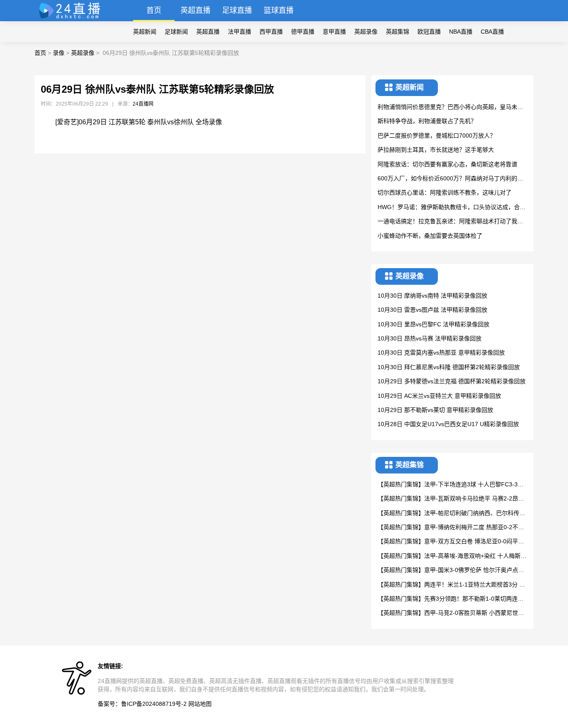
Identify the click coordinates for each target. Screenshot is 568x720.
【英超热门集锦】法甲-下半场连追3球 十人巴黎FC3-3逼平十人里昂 (451, 485)
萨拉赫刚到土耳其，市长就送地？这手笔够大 (436, 149)
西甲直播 (271, 31)
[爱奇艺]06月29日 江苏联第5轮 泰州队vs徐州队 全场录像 (138, 122)
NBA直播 (460, 31)
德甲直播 (302, 31)
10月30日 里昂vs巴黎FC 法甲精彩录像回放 (433, 324)
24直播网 (143, 104)
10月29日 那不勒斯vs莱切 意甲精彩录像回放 (435, 410)
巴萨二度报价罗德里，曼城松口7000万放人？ (437, 135)
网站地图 (200, 703)
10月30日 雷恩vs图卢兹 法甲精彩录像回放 (432, 309)
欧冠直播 (429, 31)
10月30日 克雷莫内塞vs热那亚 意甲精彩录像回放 (441, 352)
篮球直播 (279, 10)
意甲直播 (334, 31)
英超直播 (195, 10)
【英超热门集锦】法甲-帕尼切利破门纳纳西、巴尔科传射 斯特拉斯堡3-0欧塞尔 (451, 514)
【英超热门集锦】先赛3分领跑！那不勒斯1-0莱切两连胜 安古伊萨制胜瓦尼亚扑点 (451, 599)
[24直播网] (73, 18)
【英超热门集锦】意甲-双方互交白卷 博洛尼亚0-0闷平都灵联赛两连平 (451, 542)
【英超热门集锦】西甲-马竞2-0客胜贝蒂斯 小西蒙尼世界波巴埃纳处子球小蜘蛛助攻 (451, 613)
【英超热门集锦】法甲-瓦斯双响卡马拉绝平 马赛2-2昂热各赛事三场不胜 (451, 499)
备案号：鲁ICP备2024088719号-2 (142, 703)
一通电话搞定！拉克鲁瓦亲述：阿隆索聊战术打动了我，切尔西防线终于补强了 (450, 222)
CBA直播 (492, 31)
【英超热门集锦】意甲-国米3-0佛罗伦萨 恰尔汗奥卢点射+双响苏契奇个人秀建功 (451, 571)
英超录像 (366, 31)
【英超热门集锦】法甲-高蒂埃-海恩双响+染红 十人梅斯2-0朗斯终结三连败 (452, 556)
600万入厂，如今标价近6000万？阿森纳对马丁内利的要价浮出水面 (450, 179)
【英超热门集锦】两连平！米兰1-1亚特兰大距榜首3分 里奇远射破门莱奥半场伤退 (451, 585)
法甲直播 (239, 31)
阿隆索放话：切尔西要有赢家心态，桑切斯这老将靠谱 (447, 164)
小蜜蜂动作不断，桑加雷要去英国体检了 (430, 235)
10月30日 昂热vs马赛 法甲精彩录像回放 (430, 338)
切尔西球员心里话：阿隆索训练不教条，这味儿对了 (444, 192)
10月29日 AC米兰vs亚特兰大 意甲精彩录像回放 (439, 395)
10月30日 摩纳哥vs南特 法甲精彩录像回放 (432, 295)
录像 (58, 52)
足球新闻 (176, 31)
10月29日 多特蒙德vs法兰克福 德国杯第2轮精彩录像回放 (452, 381)
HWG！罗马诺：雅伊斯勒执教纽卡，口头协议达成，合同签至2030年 (452, 208)
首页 (153, 10)
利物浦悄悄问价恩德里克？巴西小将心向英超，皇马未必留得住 (450, 107)
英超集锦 (397, 31)
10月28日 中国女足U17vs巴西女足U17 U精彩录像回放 (448, 424)
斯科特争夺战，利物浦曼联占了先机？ (427, 121)
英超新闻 (144, 31)
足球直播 (237, 10)
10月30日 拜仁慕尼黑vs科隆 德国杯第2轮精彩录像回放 (449, 367)
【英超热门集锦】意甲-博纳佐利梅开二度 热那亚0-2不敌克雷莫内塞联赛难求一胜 (451, 528)
